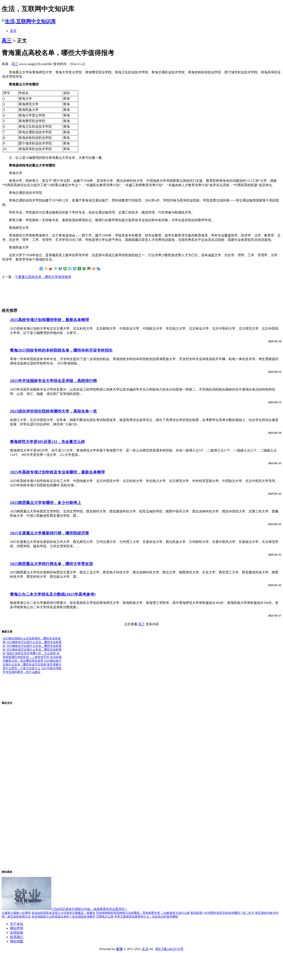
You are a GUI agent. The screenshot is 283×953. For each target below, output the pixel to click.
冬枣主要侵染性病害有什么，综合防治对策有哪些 (146, 916)
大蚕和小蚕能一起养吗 (16, 912)
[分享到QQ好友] (89, 268)
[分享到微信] (65, 268)
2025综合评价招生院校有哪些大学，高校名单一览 (53, 411)
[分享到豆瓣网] (79, 268)
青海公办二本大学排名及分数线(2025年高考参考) (53, 594)
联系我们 (16, 937)
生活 (145, 949)
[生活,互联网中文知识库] (29, 21)
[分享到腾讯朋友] (84, 268)
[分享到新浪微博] (51, 268)
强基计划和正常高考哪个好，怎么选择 (31, 653)
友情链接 (16, 932)
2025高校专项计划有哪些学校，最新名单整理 (49, 320)
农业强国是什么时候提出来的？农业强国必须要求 (63, 916)
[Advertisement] (35, 293)
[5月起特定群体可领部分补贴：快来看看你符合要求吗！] (26, 909)
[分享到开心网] (94, 268)
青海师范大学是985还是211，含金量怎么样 (47, 441)
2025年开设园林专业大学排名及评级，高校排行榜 (53, 381)
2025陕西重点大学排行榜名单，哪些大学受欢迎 (51, 564)
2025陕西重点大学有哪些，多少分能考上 (45, 502)
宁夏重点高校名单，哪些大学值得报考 (43, 277)
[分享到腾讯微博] (55, 268)
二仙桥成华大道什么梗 (175, 912)
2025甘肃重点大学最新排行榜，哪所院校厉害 (49, 533)
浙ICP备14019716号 (169, 949)
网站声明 (16, 928)
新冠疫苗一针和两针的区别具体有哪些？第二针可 (222, 912)
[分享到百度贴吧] (70, 268)
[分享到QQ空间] (46, 268)
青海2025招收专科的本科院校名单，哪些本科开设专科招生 (61, 350)
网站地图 (16, 941)
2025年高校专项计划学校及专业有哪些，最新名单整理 (57, 472)
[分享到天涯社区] (74, 268)
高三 (7, 40)
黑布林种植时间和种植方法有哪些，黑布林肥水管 (128, 912)
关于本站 (16, 924)
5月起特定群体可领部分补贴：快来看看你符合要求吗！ (89, 909)
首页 (13, 31)
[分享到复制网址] (98, 268)
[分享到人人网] (60, 268)
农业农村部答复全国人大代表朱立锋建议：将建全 (63, 912)
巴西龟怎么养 (105, 916)
